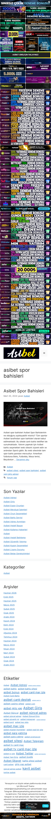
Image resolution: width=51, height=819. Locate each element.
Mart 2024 (9, 653)
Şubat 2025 (9, 609)
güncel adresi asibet (12, 769)
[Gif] (25, 147)
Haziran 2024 (10, 641)
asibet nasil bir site (35, 730)
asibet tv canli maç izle (20, 749)
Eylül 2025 (8, 597)
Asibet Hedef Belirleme (15, 537)
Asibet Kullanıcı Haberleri (15, 529)
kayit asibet (32, 768)
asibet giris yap (13, 708)
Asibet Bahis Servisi (13, 517)
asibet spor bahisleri (29, 470)
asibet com (30, 704)
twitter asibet (9, 772)
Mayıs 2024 (9, 645)
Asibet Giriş (9, 501)
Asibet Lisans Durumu (14, 549)
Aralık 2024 (9, 617)
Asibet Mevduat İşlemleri (15, 509)
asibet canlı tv (36, 700)
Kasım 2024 (9, 621)
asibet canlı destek (17, 699)
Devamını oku (22, 459)
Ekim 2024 (9, 625)
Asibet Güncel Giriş (31, 716)
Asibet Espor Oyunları (14, 505)
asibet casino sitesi (14, 703)
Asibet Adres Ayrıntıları (14, 521)
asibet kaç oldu (21, 722)
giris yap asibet (23, 764)
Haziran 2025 (10, 601)
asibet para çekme (13, 736)
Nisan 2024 (9, 649)
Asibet (10, 467)
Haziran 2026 (10, 593)
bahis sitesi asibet (32, 760)
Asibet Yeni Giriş (11, 757)
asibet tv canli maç (14, 745)
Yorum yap (12, 477)
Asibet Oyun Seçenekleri (15, 513)
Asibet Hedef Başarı (13, 525)
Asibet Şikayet (12, 760)
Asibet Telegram (34, 741)
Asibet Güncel (11, 713)
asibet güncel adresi (12, 716)
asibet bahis (10, 688)
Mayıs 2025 (9, 605)
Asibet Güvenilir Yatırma (15, 541)
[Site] (25, 92)
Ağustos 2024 (10, 633)
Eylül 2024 (9, 629)
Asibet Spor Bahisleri (24, 390)
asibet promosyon (32, 737)
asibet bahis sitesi (27, 688)
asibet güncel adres (33, 713)
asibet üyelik (26, 757)
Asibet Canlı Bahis (11, 696)
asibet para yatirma (15, 733)
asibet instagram (27, 719)
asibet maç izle (14, 726)
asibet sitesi (12, 470)
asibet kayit (9, 722)
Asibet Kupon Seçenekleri (16, 545)
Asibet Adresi (10, 497)
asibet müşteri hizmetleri (14, 730)
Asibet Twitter (24, 753)
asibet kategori (41, 719)
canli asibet (9, 764)
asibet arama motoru (34, 685)
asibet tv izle (9, 754)
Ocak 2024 (9, 661)
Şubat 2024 (9, 657)
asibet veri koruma (40, 754)
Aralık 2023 (9, 665)
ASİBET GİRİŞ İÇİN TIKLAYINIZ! (25, 55)
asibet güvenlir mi (11, 719)
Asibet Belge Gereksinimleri (17, 553)
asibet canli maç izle (33, 692)
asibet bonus (12, 692)
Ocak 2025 (9, 613)
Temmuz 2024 (10, 637)
